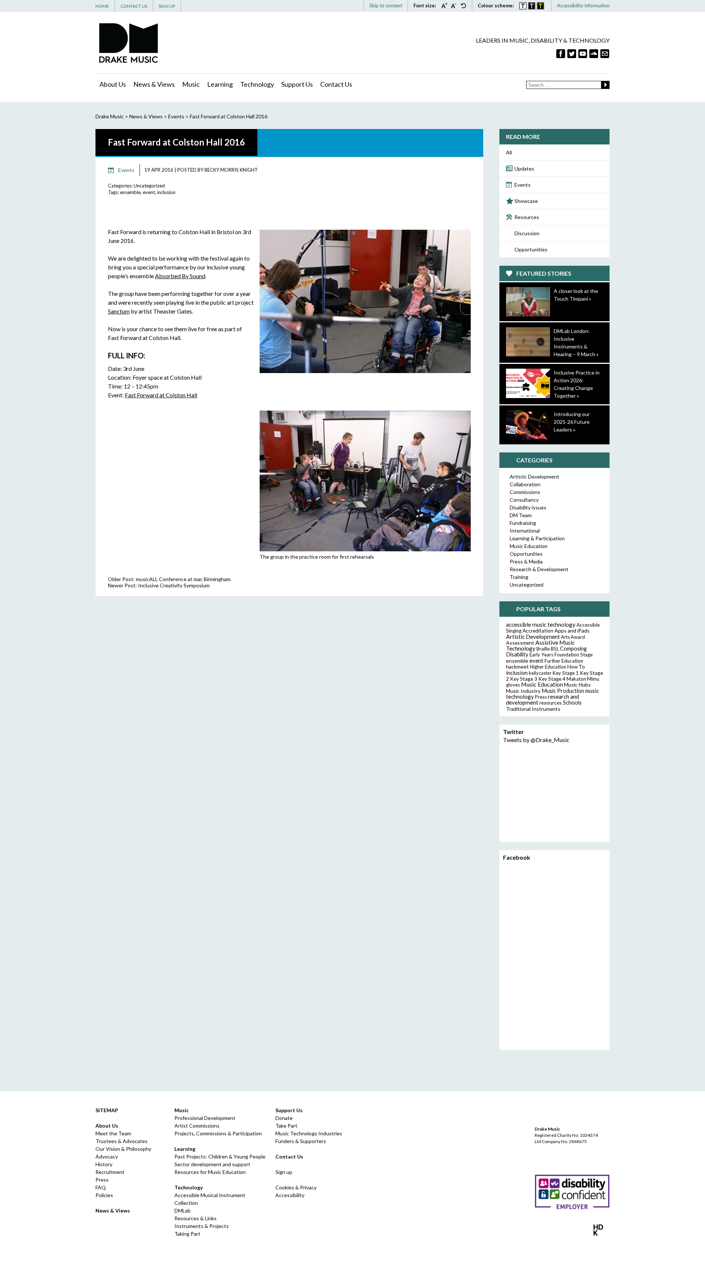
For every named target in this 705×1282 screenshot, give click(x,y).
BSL (555, 649)
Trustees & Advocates (121, 1141)
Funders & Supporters (300, 1141)
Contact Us (133, 6)
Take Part (286, 1125)
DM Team (521, 515)
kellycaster (540, 673)
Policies (104, 1195)
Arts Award (573, 637)
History (103, 1164)
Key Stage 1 (566, 673)
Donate (284, 1118)
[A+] (446, 5)
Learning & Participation (537, 538)
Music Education (528, 546)
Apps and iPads (572, 630)
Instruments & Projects (201, 1226)
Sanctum (119, 311)
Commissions (525, 492)
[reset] (463, 5)
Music (191, 84)
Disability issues (528, 507)
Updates (524, 168)
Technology (257, 84)
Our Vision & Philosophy (123, 1149)
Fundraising (523, 523)
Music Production (563, 691)
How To (576, 667)
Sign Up (167, 6)
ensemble (130, 192)
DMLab (182, 1210)
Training (519, 577)
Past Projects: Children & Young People (219, 1156)
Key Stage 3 (523, 679)
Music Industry (523, 691)
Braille (543, 649)
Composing (573, 648)
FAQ (100, 1187)
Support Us (297, 84)
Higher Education (548, 667)
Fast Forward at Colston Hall (161, 394)
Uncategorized (149, 186)
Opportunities (530, 249)
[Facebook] (560, 53)
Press (541, 697)
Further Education (564, 661)
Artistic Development (534, 476)
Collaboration (525, 484)
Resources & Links (195, 1218)
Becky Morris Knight (231, 170)
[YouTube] (583, 53)
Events (522, 185)
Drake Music (128, 43)
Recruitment (109, 1172)
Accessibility (289, 1195)
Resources (526, 217)
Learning (220, 84)
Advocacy (106, 1156)
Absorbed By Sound (180, 275)
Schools (572, 702)
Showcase (526, 201)
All (509, 152)
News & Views (154, 84)
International (525, 530)
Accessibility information (583, 5)
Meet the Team (113, 1133)
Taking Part (187, 1234)
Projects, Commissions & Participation (218, 1133)
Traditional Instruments (533, 709)
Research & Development (539, 569)
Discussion (526, 233)
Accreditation (538, 630)
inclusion (166, 192)
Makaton (576, 679)
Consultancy (524, 500)
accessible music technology (540, 624)
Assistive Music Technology (540, 645)
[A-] (455, 5)
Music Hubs (577, 684)
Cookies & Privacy (296, 1187)
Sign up (283, 1172)
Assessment (520, 643)
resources (550, 702)
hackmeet (517, 666)
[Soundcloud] (594, 53)
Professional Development (204, 1118)
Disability (517, 654)
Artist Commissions (197, 1125)
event (149, 192)
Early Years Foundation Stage (561, 655)
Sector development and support (212, 1164)
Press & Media (526, 561)
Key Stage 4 (551, 679)
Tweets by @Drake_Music (536, 739)
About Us (113, 84)
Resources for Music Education (210, 1172)
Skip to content (385, 5)
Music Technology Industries (308, 1133)
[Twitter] (571, 53)
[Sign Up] (605, 53)
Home (102, 6)
